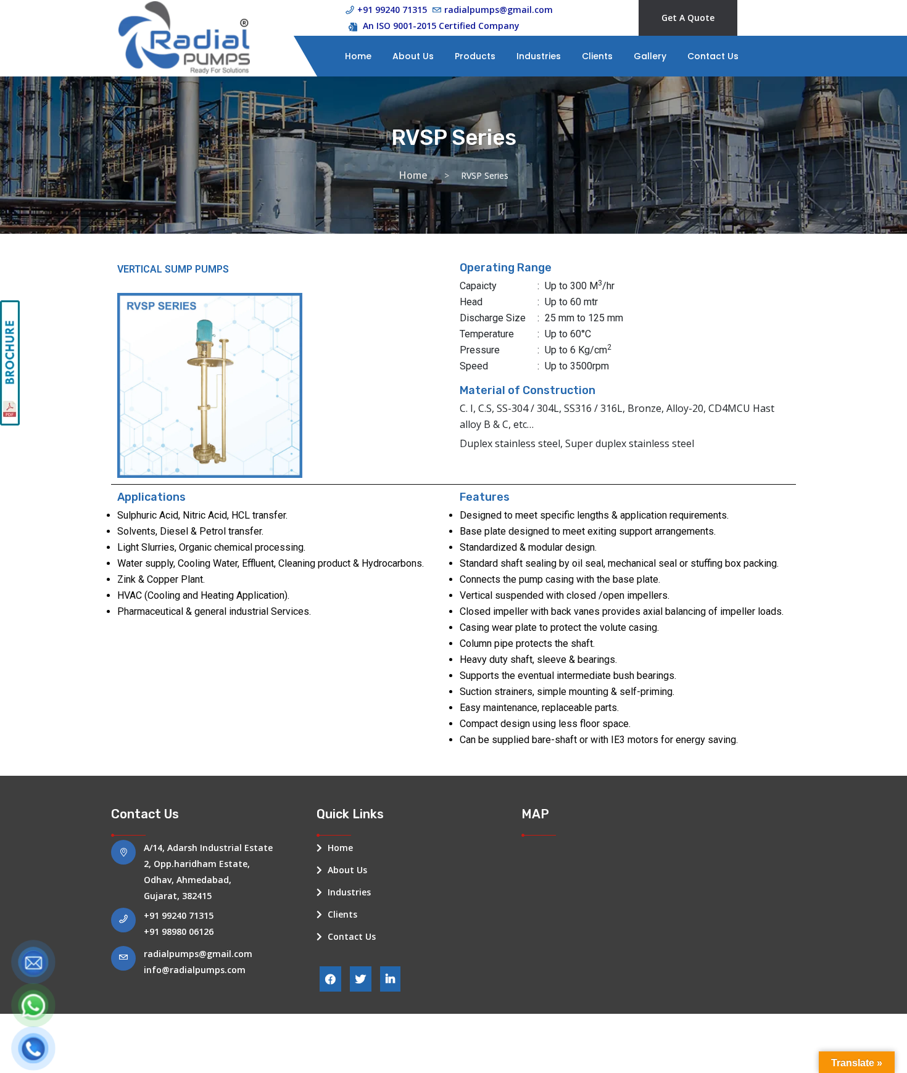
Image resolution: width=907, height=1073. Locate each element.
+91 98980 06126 (178, 931)
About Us (413, 56)
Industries (538, 56)
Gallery (650, 56)
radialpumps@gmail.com (198, 954)
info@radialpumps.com (195, 970)
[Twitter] (360, 979)
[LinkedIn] (390, 979)
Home (358, 56)
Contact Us (713, 56)
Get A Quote (687, 17)
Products (475, 56)
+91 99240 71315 (178, 915)
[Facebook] (330, 979)
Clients (597, 56)
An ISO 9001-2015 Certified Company (441, 25)
